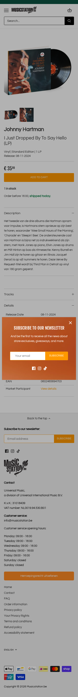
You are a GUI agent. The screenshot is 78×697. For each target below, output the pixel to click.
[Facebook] (33, 368)
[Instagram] (39, 368)
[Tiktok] (45, 368)
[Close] (70, 322)
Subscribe (56, 355)
